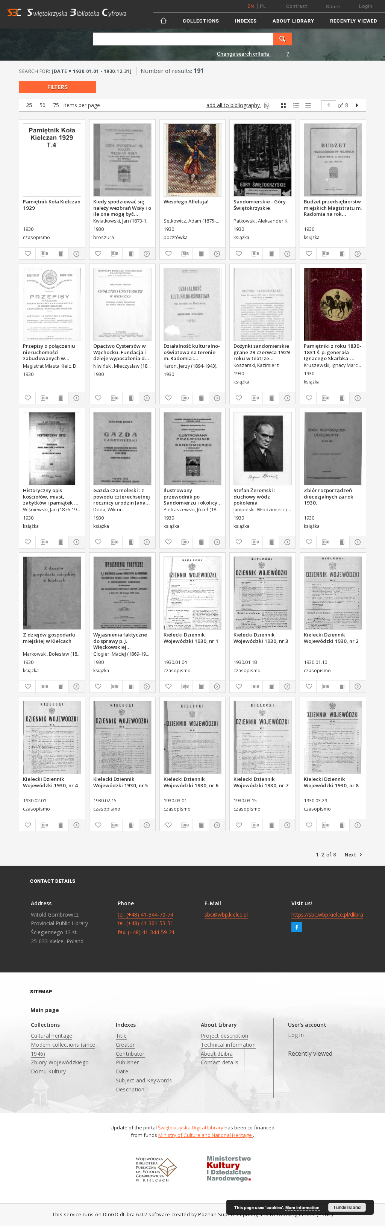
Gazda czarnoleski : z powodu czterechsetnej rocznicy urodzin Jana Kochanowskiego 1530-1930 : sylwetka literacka (121, 496)
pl (263, 6)
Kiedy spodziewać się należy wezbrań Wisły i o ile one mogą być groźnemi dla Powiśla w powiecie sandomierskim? (122, 207)
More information (302, 1207)
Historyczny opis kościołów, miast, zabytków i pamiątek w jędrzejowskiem (50, 496)
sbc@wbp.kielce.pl (226, 914)
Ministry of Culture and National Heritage (205, 1135)
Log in (296, 1034)
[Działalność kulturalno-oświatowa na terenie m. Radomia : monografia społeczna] (192, 304)
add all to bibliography (233, 105)
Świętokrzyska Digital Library (190, 1127)
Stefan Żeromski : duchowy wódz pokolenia (254, 496)
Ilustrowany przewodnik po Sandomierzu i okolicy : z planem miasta (192, 496)
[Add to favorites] (27, 254)
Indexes (246, 21)
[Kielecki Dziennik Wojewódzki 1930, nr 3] (262, 593)
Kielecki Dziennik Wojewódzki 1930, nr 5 (120, 782)
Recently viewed (353, 21)
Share (333, 6)
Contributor (130, 1053)
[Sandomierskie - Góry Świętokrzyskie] (262, 160)
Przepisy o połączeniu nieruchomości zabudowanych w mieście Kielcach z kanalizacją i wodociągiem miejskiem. (49, 351)
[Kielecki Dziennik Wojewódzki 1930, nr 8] (333, 737)
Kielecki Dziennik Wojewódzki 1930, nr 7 (260, 782)
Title (121, 1035)
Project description (225, 1035)
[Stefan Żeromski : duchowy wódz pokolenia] (262, 448)
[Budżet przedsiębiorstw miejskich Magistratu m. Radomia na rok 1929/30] (333, 160)
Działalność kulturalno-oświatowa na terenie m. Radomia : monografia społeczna (192, 351)
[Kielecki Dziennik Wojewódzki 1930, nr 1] (192, 593)
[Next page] (357, 105)
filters (57, 87)
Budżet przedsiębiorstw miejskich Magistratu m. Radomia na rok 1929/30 (333, 207)
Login (366, 6)
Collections (201, 21)
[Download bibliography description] (44, 254)
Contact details (220, 1062)
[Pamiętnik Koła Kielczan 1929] (52, 160)
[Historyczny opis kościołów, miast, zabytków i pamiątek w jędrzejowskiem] (52, 448)
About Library (293, 21)
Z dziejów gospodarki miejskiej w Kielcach (49, 637)
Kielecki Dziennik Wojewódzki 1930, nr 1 (191, 637)
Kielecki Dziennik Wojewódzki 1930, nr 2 (331, 637)
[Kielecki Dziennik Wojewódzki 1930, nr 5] (122, 737)
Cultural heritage (51, 1035)
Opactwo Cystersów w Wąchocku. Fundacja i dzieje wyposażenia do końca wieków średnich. (122, 351)
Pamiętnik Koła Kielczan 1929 (51, 204)
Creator (125, 1044)
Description (130, 1089)
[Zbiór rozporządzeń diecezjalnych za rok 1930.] (333, 448)
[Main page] (164, 20)
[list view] (308, 105)
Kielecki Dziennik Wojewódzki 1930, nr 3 (260, 637)
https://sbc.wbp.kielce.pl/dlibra (327, 914)
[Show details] (76, 254)
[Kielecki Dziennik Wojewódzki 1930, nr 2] (333, 593)
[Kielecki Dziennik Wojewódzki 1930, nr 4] (52, 737)
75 (56, 105)
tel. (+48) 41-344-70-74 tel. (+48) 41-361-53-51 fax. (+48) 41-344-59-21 (146, 923)
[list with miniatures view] (295, 105)
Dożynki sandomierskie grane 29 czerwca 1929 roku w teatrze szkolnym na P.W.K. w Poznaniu (261, 351)
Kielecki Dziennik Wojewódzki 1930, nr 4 (50, 782)
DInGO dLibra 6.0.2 (125, 1214)
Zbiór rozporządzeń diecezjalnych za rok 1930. (328, 496)
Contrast (296, 6)
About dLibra (217, 1053)
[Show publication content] (60, 254)
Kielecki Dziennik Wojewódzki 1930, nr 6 (191, 782)
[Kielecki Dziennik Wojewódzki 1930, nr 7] (262, 737)
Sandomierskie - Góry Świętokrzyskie (259, 204)
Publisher (127, 1062)
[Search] (282, 38)
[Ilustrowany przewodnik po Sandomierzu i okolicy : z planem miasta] (192, 448)
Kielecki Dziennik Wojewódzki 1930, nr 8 (331, 782)
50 (42, 105)
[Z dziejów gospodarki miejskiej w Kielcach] (52, 593)
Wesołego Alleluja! (186, 201)
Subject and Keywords (144, 1080)
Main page (44, 1010)
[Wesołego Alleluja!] (192, 160)
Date (122, 1071)
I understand (347, 1207)
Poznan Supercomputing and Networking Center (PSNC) (265, 1214)
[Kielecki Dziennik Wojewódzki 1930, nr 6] (192, 737)
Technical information (228, 1044)
